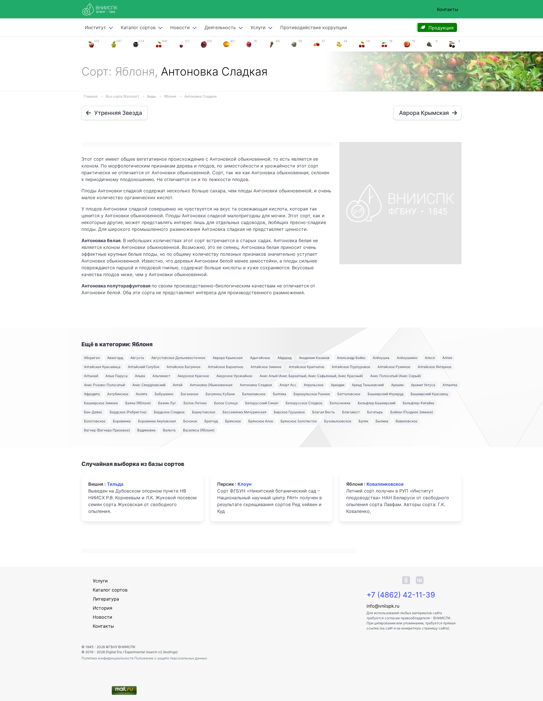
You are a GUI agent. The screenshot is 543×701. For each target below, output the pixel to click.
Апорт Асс (287, 385)
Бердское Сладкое (169, 412)
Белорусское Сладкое (304, 403)
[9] (429, 43)
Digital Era (114, 652)
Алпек (447, 358)
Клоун (244, 484)
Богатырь (375, 412)
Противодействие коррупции (313, 27)
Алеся (430, 358)
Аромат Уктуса (423, 385)
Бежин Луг (167, 403)
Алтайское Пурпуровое (351, 367)
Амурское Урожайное (234, 376)
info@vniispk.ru (383, 606)
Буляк (363, 421)
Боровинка (122, 421)
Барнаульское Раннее (312, 394)
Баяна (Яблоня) (138, 403)
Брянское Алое (260, 421)
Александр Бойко (351, 358)
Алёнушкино (407, 358)
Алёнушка (381, 358)
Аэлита (141, 394)
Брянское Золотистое (299, 421)
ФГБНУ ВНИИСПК (120, 647)
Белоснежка (340, 403)
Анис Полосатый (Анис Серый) (395, 376)
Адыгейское (260, 358)
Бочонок (190, 421)
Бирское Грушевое (289, 412)
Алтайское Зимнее (266, 367)
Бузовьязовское (337, 421)
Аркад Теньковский (368, 385)
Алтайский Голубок (143, 367)
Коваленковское (385, 484)
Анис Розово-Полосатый (104, 385)
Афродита (92, 394)
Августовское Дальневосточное (178, 358)
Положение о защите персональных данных (170, 658)
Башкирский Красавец (429, 394)
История (102, 608)
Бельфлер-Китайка (418, 403)
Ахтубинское (117, 394)
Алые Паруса (116, 376)
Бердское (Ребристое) (128, 412)
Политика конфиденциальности (107, 658)
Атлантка (450, 385)
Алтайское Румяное (394, 367)
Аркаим (397, 385)
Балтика (279, 394)
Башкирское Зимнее (101, 403)
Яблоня (170, 96)
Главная (91, 96)
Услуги (258, 27)
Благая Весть (323, 412)
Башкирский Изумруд (385, 394)
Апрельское (314, 385)
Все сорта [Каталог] (122, 96)
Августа (137, 358)
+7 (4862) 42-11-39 (401, 594)
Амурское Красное (193, 376)
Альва (140, 376)
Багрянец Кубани (220, 394)
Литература (106, 599)
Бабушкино (164, 394)
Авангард (115, 358)
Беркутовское (203, 412)
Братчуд (211, 421)
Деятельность (220, 27)
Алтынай (91, 376)
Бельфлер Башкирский (376, 403)
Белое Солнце (226, 403)
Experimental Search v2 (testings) (151, 652)
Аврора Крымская (228, 358)
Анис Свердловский (148, 385)
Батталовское (348, 394)
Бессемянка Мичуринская (244, 412)
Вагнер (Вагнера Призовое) (107, 430)
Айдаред (284, 358)
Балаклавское (254, 394)
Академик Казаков (314, 358)
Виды (151, 96)
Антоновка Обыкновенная (211, 385)
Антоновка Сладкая (200, 96)
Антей (177, 385)
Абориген (92, 358)
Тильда (115, 484)
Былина (382, 421)
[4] (452, 43)
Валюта (169, 430)
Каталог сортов (110, 590)
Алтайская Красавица (102, 367)
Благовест (351, 412)
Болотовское (94, 421)
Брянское (233, 421)
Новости (180, 27)
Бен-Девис (93, 412)
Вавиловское (406, 421)
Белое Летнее (195, 403)
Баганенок (189, 394)
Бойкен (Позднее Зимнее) (411, 412)
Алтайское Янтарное (434, 367)
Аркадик (337, 385)
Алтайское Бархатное (225, 367)
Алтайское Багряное (184, 367)
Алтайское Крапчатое (306, 367)
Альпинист (161, 376)
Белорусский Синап (261, 403)
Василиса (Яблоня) (198, 430)
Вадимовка (146, 430)
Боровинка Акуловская (157, 421)
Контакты (447, 9)
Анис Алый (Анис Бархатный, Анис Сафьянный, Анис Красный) (311, 376)
